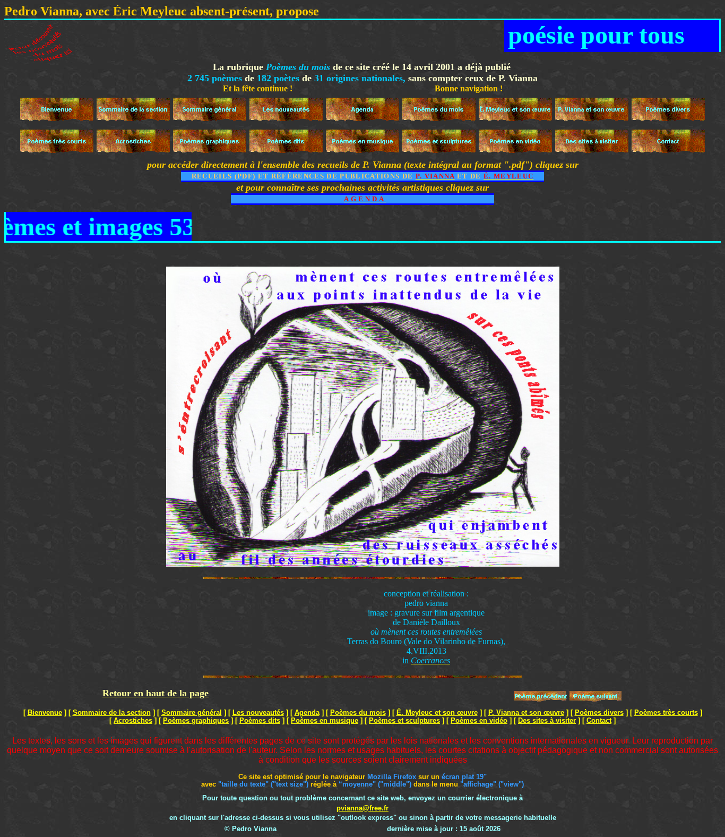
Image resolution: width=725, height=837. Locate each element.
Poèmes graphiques (196, 720)
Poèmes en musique (324, 720)
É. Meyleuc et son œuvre (437, 712)
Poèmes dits (259, 720)
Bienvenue (45, 712)
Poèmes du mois (358, 712)
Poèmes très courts (666, 712)
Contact (598, 720)
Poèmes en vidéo (479, 720)
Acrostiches (133, 720)
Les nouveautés (258, 712)
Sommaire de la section (112, 712)
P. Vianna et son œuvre (526, 712)
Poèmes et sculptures (404, 720)
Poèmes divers (599, 712)
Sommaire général (191, 712)
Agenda (307, 712)
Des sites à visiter (547, 720)
